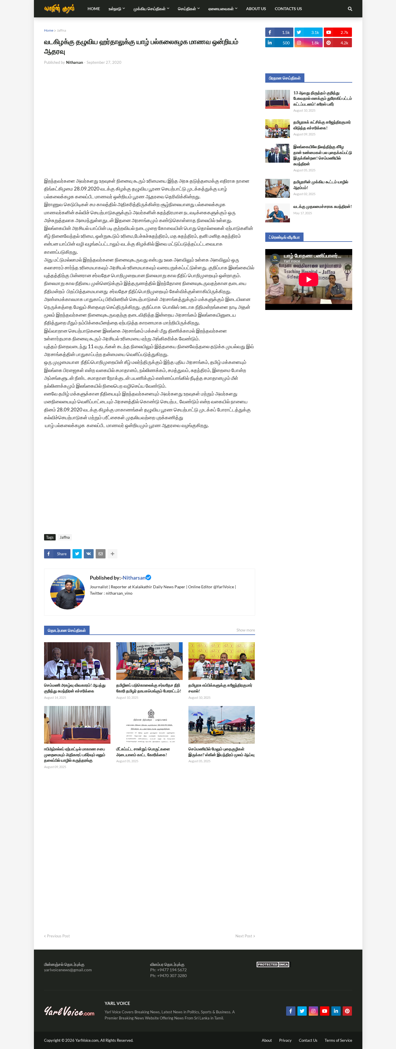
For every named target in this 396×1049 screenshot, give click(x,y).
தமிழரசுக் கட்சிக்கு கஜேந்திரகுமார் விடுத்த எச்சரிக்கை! (322, 124)
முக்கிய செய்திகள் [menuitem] (150, 8)
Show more (246, 630)
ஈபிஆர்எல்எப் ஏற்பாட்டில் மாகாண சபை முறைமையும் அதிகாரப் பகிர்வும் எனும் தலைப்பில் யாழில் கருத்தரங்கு (74, 754)
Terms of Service (338, 1040)
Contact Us (308, 1040)
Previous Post (58, 936)
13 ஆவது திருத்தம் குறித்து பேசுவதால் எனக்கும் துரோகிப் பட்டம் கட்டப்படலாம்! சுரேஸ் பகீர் (322, 98)
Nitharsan (134, 577)
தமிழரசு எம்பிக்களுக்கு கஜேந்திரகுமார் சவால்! (220, 688)
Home (48, 30)
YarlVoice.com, (87, 1040)
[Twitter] (77, 553)
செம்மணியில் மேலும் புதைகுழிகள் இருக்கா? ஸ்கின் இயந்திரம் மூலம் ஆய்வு (221, 751)
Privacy (285, 1040)
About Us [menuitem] (256, 8)
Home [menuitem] (94, 8)
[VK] (89, 553)
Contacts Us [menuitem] (288, 8)
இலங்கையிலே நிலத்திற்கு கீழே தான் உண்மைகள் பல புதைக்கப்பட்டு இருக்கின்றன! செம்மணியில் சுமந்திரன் (322, 155)
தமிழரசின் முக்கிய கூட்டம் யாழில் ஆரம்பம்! (320, 184)
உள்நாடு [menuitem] (115, 8)
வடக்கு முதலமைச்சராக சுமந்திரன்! (322, 206)
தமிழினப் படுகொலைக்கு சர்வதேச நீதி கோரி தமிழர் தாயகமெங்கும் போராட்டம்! (148, 688)
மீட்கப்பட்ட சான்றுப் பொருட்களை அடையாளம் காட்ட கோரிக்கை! (143, 751)
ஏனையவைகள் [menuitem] (221, 8)
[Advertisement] (149, 113)
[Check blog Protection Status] (273, 965)
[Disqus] (149, 849)
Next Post (243, 936)
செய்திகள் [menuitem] (187, 8)
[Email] (101, 553)
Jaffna (61, 30)
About (267, 1040)
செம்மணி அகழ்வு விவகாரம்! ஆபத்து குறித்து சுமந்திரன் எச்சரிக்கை (75, 688)
